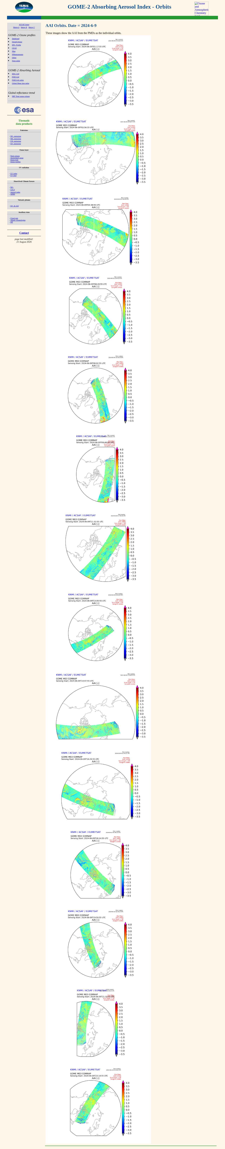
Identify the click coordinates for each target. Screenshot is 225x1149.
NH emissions (15, 139)
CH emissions (15, 141)
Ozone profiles (15, 162)
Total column (15, 156)
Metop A (16, 27)
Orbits (14, 58)
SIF (11, 222)
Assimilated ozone (16, 158)
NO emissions (15, 136)
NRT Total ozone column (21, 96)
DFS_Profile (16, 45)
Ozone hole (14, 160)
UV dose (13, 175)
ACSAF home (24, 25)
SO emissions (15, 144)
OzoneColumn (17, 42)
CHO (12, 190)
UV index (13, 174)
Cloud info (14, 218)
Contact (24, 232)
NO (12, 187)
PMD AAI (15, 77)
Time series (16, 61)
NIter (13, 51)
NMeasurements (17, 54)
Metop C (31, 27)
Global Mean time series (20, 83)
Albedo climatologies (17, 220)
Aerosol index (15, 192)
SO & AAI (14, 206)
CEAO (14, 48)
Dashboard (15, 39)
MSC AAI (15, 74)
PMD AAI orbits (18, 80)
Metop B (24, 27)
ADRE (12, 194)
